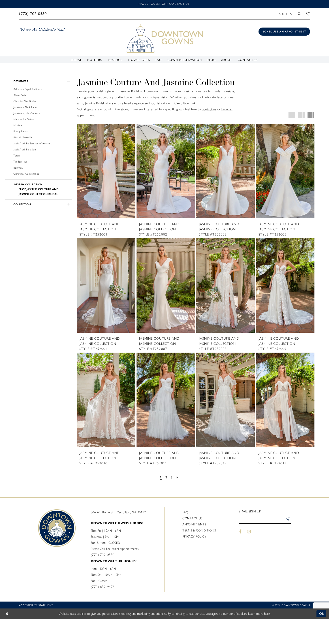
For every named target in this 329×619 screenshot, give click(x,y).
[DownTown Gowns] (164, 38)
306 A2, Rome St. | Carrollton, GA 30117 (118, 512)
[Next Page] (177, 477)
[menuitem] (33, 13)
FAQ (185, 512)
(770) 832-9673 (103, 587)
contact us (209, 109)
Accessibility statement (36, 605)
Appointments (194, 524)
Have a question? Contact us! (164, 3)
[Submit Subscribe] (287, 520)
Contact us (192, 518)
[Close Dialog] (7, 614)
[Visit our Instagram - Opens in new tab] (249, 531)
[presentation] (106, 171)
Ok (321, 614)
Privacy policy (194, 536)
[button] (285, 14)
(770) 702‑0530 (103, 555)
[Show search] (299, 14)
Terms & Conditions (199, 530)
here (267, 614)
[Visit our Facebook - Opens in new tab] (240, 531)
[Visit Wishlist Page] (308, 14)
